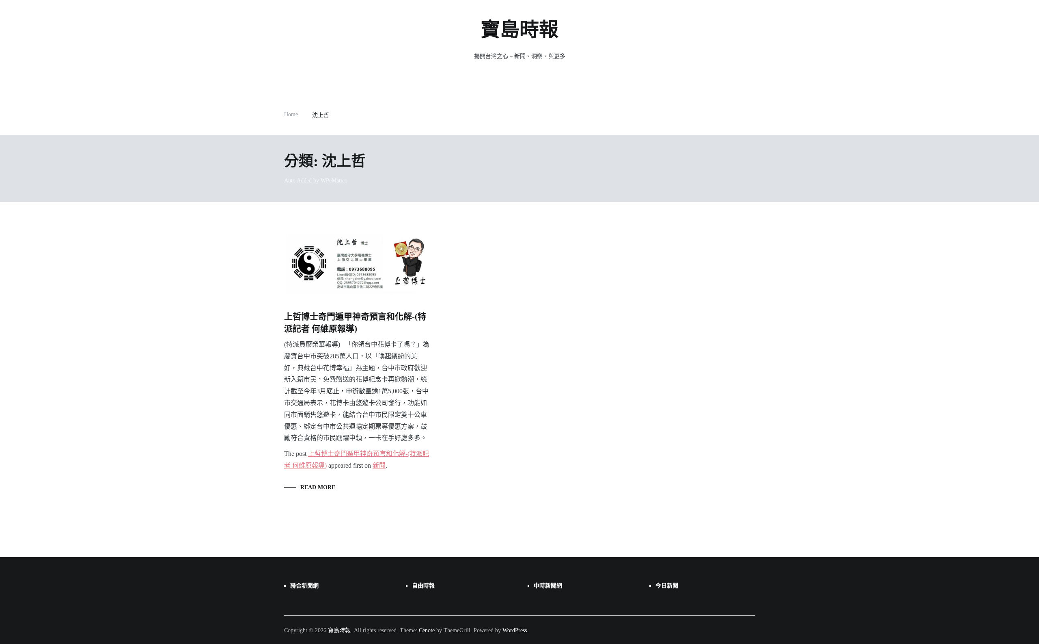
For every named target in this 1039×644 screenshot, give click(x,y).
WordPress (514, 630)
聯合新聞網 (304, 586)
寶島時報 (519, 29)
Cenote (427, 630)
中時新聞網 (548, 586)
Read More (317, 487)
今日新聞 (666, 586)
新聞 (379, 465)
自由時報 (423, 586)
